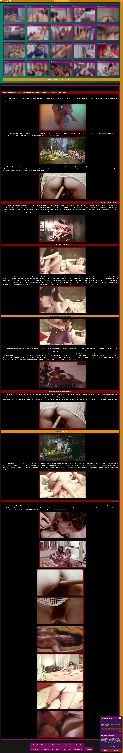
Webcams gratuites (67, 749)
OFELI (53, 43)
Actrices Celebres (70, 744)
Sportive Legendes (78, 749)
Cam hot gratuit (88, 749)
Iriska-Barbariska (56, 25)
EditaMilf (8, 43)
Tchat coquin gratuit (45, 749)
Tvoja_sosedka (102, 43)
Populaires (56, 1)
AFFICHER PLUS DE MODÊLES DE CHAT (61, 79)
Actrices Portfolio (34, 749)
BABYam (31, 6)
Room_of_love (79, 43)
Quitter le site (103, 731)
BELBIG (7, 6)
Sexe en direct (79, 744)
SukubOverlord (102, 6)
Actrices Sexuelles (56, 749)
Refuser (106, 750)
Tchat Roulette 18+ (35, 744)
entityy (77, 6)
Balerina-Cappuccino (103, 61)
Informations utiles (45, 744)
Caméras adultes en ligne (57, 744)
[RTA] (120, 731)
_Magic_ (31, 61)
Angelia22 (31, 25)
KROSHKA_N (78, 25)
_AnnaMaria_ (78, 61)
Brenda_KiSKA (32, 43)
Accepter (116, 750)
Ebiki (7, 61)
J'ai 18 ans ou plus (111, 728)
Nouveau (62, 1)
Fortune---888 (55, 6)
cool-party (8, 25)
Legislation (109, 746)
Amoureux (66, 1)
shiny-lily (54, 61)
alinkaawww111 (102, 25)
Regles (113, 746)
